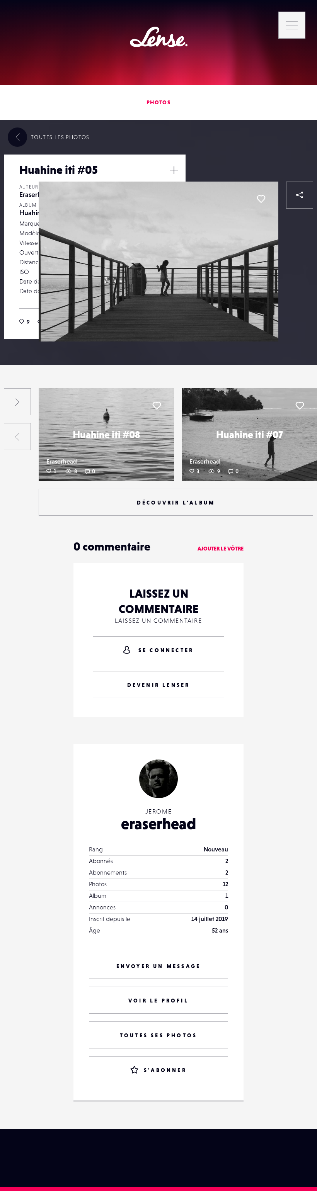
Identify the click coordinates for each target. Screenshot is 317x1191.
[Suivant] (17, 401)
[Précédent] (17, 436)
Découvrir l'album (176, 503)
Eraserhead (36, 194)
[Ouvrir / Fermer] (174, 170)
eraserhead (158, 824)
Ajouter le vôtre (221, 548)
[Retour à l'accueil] (158, 37)
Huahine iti (35, 213)
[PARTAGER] (299, 195)
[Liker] (260, 198)
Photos (158, 102)
